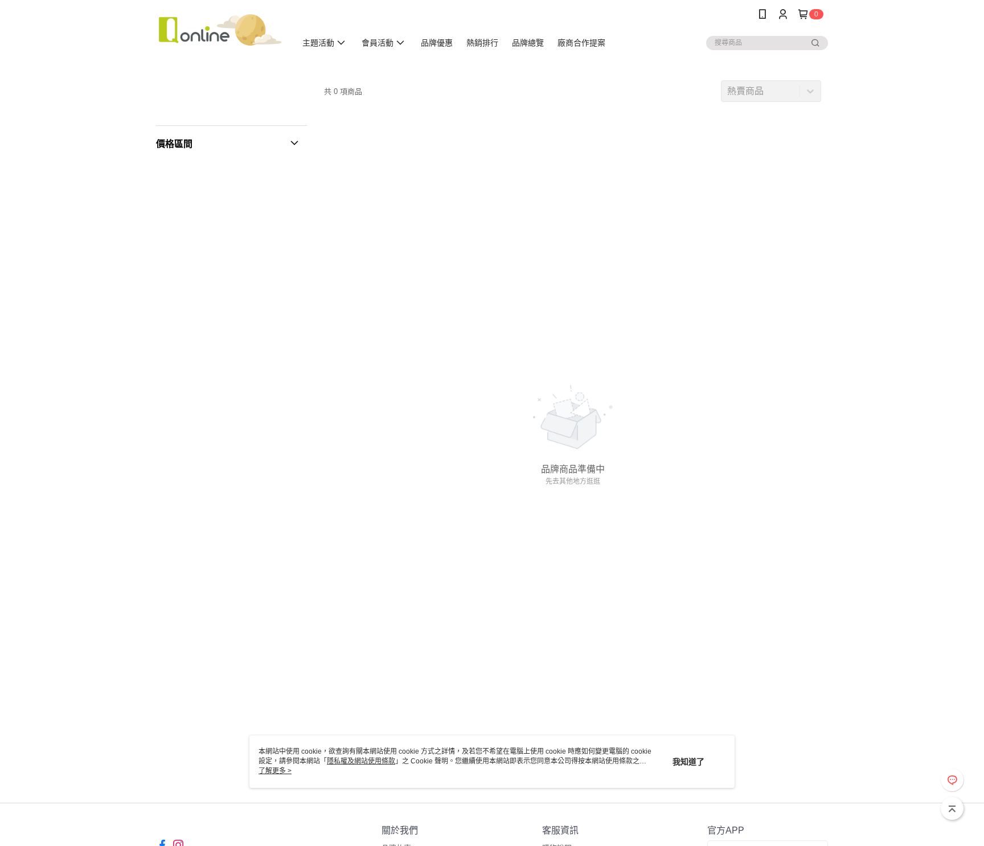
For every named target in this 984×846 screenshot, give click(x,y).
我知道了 (688, 761)
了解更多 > (275, 771)
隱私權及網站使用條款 (361, 761)
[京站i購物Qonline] (219, 29)
